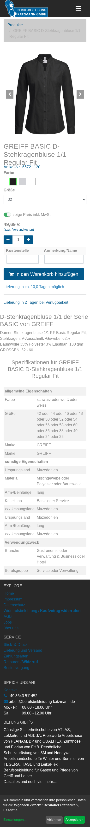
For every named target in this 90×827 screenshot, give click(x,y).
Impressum (13, 599)
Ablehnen (54, 819)
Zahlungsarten (16, 656)
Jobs (8, 622)
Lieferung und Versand (23, 650)
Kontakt (10, 690)
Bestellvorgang (16, 668)
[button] (10, 94)
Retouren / (12, 662)
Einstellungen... (15, 819)
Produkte (15, 25)
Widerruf (30, 662)
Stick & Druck (16, 645)
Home (9, 593)
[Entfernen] (8, 239)
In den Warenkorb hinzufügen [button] (46, 274)
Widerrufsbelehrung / (42, 611)
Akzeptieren (75, 819)
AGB (8, 616)
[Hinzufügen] (28, 239)
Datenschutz (14, 605)
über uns (11, 628)
